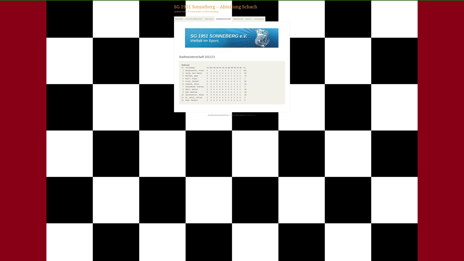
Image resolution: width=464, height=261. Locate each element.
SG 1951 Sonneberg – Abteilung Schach (215, 6)
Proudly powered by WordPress (218, 115)
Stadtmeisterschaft (223, 19)
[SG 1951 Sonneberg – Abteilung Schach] (232, 38)
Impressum (209, 19)
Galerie (248, 19)
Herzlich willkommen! (194, 19)
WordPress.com (251, 115)
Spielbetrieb (238, 19)
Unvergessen (259, 19)
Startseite (179, 19)
